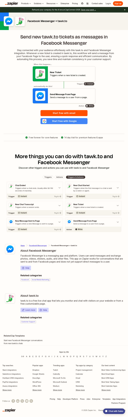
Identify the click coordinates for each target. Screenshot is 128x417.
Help (27, 268)
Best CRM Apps (108, 378)
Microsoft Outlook (60, 382)
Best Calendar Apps (109, 386)
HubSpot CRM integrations (13, 378)
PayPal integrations (10, 382)
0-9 (22, 356)
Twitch (55, 370)
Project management (84, 370)
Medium (56, 386)
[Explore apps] (87, 3)
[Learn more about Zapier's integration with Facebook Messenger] (10, 249)
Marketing (80, 386)
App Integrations (119, 399)
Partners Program (118, 403)
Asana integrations (9, 386)
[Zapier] (11, 3)
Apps (23, 245)
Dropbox (35, 370)
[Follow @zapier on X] (22, 401)
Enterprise (96, 399)
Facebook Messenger (38, 245)
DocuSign (36, 378)
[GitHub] (82, 3)
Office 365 (36, 386)
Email (78, 378)
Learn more (30, 310)
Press (82, 399)
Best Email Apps (108, 374)
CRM (78, 382)
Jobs (88, 399)
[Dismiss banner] (124, 10)
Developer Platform (70, 399)
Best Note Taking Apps (110, 382)
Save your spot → (88, 10)
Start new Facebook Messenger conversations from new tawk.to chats (23, 341)
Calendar (79, 374)
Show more (7, 390)
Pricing (52, 399)
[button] (64, 121)
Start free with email (64, 113)
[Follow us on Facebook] (13, 401)
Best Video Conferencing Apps (114, 370)
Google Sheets (38, 374)
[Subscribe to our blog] (31, 401)
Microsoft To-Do (59, 378)
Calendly (56, 374)
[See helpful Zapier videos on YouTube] (26, 401)
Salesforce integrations (11, 374)
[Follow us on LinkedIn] (18, 401)
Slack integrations (9, 370)
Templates (106, 399)
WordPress (36, 382)
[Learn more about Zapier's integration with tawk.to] (10, 298)
